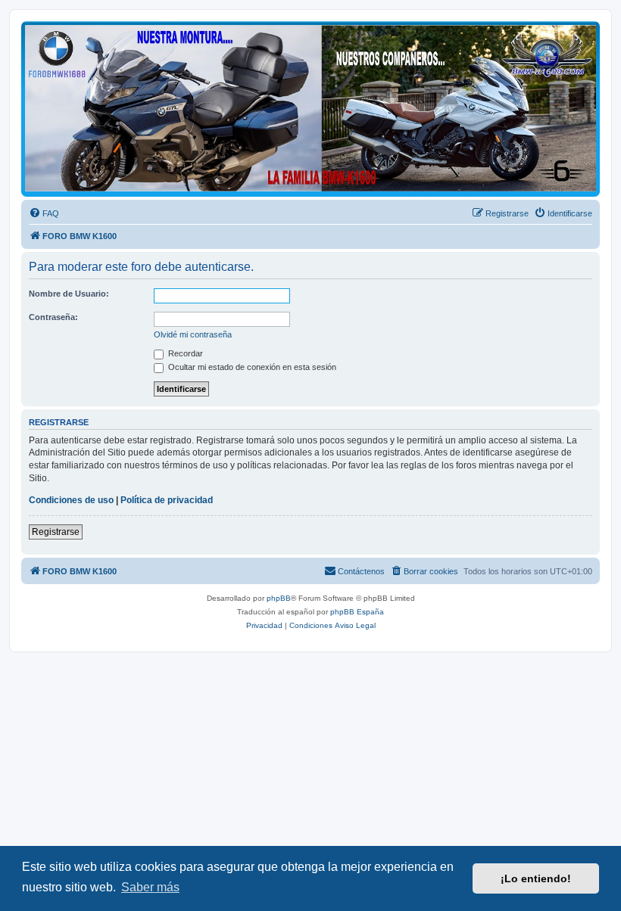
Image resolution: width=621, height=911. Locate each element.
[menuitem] (44, 213)
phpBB (279, 598)
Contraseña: (53, 317)
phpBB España (357, 612)
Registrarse (56, 532)
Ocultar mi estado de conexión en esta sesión (251, 367)
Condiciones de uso (71, 500)
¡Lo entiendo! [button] (536, 878)
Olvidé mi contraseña (193, 334)
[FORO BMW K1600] (310, 108)
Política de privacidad (166, 500)
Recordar (184, 353)
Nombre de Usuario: (69, 293)
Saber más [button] (150, 887)
